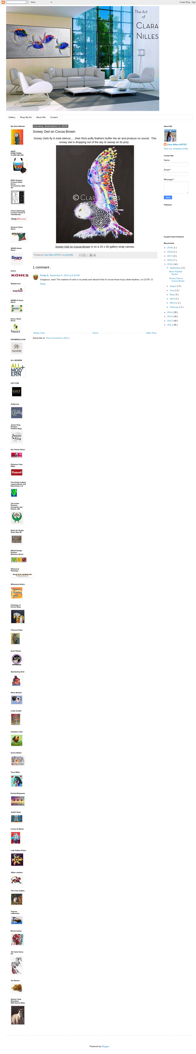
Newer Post (39, 333)
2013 (170, 316)
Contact (54, 117)
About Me (41, 117)
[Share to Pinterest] (94, 255)
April (172, 298)
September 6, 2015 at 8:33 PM (65, 275)
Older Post (151, 333)
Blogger (105, 1046)
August (173, 286)
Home (95, 333)
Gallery (11, 117)
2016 (170, 260)
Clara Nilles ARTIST (177, 144)
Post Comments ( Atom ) (58, 338)
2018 (170, 252)
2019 (170, 247)
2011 (169, 325)
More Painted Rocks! (175, 272)
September (175, 268)
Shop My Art (26, 117)
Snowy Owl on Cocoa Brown (177, 279)
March (173, 303)
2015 (170, 264)
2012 (170, 320)
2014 (170, 312)
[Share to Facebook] (91, 255)
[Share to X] (87, 255)
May (172, 294)
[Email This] (80, 255)
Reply (43, 284)
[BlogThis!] (84, 255)
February (174, 307)
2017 (170, 256)
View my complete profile (176, 148)
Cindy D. (44, 275)
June (172, 290)
